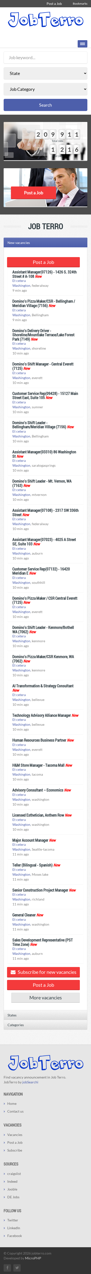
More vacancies (45, 997)
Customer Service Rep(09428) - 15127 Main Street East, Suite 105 (45, 395)
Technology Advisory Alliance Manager (41, 715)
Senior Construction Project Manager (40, 890)
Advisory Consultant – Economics (37, 789)
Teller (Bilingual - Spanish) (32, 864)
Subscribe (14, 1150)
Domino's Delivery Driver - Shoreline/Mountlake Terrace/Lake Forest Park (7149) (43, 335)
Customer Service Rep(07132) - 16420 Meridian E (41, 571)
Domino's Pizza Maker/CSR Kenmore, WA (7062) (43, 658)
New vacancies (19, 243)
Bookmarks (80, 3)
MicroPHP (33, 1258)
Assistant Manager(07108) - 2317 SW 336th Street (45, 512)
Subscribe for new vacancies (46, 972)
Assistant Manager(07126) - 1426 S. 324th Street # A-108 (44, 274)
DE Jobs (13, 1197)
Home (12, 1103)
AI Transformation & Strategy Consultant (43, 685)
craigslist (14, 1174)
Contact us (15, 1111)
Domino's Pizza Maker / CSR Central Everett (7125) (44, 600)
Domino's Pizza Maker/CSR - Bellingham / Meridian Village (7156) (43, 303)
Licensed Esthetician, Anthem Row (38, 815)
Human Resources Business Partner (39, 740)
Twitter (12, 1220)
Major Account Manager (30, 840)
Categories (16, 1025)
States (12, 1015)
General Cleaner (24, 914)
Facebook (14, 1236)
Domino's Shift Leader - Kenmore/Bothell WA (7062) (43, 629)
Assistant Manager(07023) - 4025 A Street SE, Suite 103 (44, 541)
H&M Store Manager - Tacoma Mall (38, 765)
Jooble (12, 1189)
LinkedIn (13, 1228)
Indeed (12, 1181)
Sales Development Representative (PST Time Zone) (42, 942)
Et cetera (19, 281)
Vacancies (14, 1135)
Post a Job (54, 3)
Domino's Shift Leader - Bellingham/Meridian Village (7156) (39, 424)
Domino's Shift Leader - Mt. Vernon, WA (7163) (42, 483)
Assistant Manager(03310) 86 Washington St (44, 454)
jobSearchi (30, 1082)
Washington (21, 285)
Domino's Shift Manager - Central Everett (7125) (43, 366)
